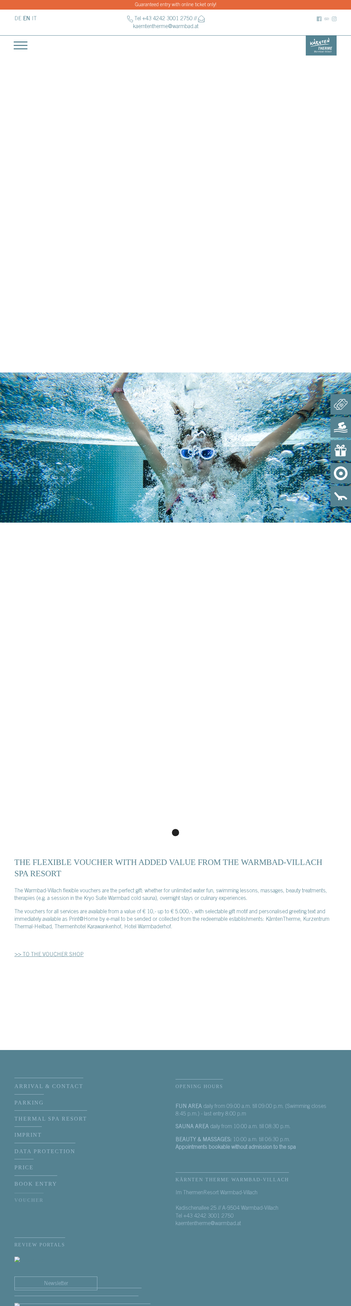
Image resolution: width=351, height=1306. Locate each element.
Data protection (44, 1151)
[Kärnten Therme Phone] (130, 18)
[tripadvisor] (29, 1260)
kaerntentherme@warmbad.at (165, 26)
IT (34, 18)
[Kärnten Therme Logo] (321, 45)
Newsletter (56, 1283)
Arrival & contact (48, 1086)
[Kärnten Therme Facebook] (319, 18)
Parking (29, 1103)
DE (17, 18)
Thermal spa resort (50, 1119)
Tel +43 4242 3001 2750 (163, 18)
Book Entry (35, 1184)
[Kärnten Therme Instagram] (334, 18)
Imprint (28, 1135)
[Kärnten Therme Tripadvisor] (326, 18)
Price (24, 1167)
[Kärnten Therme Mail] (201, 18)
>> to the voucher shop (49, 954)
